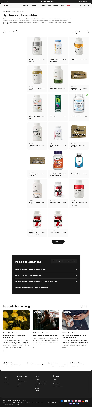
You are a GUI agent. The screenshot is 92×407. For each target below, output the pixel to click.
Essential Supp (74, 172)
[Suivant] (87, 306)
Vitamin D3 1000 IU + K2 (35, 117)
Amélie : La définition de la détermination (45, 336)
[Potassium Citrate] (58, 189)
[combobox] (84, 1)
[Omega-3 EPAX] (79, 160)
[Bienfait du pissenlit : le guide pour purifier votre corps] (16, 320)
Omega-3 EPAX (75, 174)
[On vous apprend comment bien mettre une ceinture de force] (75, 320)
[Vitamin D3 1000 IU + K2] (37, 103)
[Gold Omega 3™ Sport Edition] (37, 160)
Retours (18, 386)
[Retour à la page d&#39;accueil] (4, 11)
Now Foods (52, 172)
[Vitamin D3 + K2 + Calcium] (37, 132)
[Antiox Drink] (58, 103)
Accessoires (67, 312)
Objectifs (37, 388)
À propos (55, 379)
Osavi (51, 57)
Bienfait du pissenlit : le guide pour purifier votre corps (14, 336)
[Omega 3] (79, 46)
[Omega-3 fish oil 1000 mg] (58, 46)
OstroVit (31, 57)
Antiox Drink (53, 117)
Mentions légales (16, 404)
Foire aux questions (57, 386)
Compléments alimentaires (41, 381)
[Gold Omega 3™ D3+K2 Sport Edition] (79, 75)
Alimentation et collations (41, 384)
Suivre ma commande (22, 381)
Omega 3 (73, 60)
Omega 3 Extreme (32, 60)
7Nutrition (52, 200)
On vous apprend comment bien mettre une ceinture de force (74, 336)
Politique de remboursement (7, 402)
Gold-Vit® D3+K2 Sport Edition (76, 146)
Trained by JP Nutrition (76, 115)
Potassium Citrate (55, 202)
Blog (54, 381)
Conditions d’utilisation (26, 402)
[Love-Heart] (79, 103)
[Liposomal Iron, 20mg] (58, 132)
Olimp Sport (73, 86)
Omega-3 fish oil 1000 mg (54, 60)
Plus (4, 351)
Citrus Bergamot (54, 232)
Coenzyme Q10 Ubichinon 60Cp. (34, 233)
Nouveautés (37, 379)
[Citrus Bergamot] (58, 219)
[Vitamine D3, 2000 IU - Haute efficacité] (58, 160)
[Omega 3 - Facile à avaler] (37, 189)
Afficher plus (6, 23)
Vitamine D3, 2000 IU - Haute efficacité (55, 174)
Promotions (37, 390)
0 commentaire (16, 332)
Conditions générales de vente (8, 404)
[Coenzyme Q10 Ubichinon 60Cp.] (37, 219)
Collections (8, 11)
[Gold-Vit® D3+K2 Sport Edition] (79, 132)
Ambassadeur (56, 384)
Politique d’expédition (34, 402)
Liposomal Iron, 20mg (54, 146)
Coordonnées (40, 402)
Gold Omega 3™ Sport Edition (34, 174)
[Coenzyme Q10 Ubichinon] (79, 189)
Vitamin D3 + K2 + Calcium (34, 146)
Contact (11, 366)
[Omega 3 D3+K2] (37, 75)
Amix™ (51, 115)
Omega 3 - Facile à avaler (34, 203)
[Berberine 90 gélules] (58, 75)
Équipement (37, 386)
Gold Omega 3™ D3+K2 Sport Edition (76, 89)
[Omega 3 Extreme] (37, 46)
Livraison (19, 384)
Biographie (37, 312)
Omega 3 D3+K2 (32, 89)
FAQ (62, 261)
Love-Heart (74, 117)
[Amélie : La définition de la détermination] (46, 320)
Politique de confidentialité (17, 402)
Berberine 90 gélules (56, 88)
